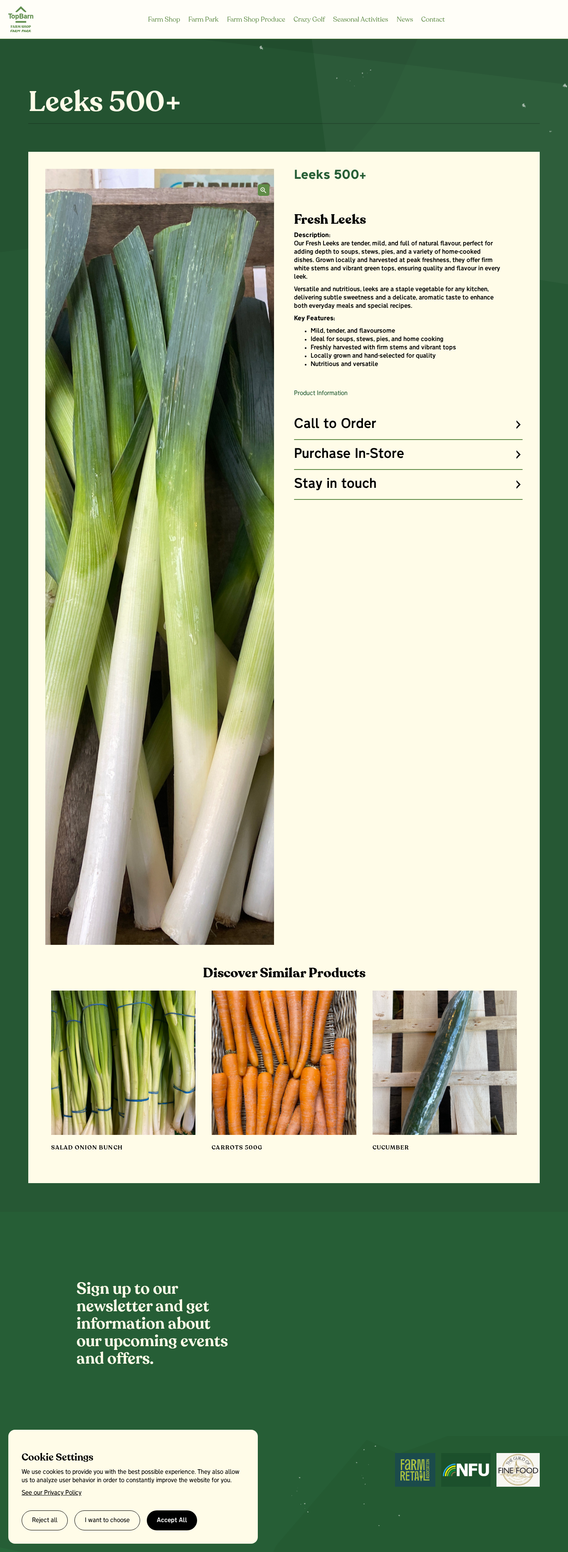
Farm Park (203, 19)
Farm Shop (164, 19)
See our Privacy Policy (51, 1493)
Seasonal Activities (360, 19)
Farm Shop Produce (256, 19)
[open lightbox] (263, 190)
